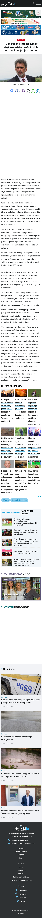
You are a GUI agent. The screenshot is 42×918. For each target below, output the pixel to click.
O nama (21, 864)
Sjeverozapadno (21, 851)
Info (21, 867)
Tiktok (22, 901)
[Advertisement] (21, 115)
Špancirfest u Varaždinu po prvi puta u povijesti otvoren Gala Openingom (26, 532)
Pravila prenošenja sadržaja (21, 880)
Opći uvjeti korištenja (21, 877)
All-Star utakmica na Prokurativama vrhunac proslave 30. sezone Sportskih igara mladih (25, 522)
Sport (21, 858)
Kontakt (21, 874)
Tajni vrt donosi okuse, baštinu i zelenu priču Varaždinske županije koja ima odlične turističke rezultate (26, 562)
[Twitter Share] (28, 91)
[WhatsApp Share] (33, 91)
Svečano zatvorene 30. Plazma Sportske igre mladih (26, 552)
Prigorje (21, 855)
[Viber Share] (23, 91)
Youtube (22, 898)
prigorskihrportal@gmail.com (22, 843)
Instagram (23, 894)
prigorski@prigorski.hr (19, 840)
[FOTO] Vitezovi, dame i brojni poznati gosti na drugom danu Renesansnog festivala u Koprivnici (26, 542)
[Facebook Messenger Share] (12, 91)
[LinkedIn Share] (38, 91)
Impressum (21, 870)
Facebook (23, 890)
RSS (22, 886)
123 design (21, 913)
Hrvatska (21, 40)
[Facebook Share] (17, 91)
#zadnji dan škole (19, 500)
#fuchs (5, 500)
